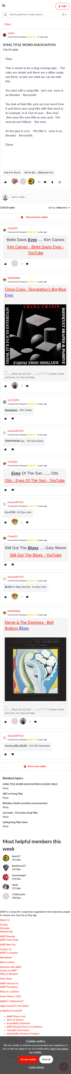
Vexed (15, 885)
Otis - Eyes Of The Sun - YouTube (35, 480)
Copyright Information (18, 1030)
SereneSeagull (19, 875)
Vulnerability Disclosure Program (23, 1034)
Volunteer (5, 928)
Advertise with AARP (10, 967)
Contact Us (5, 949)
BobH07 (16, 856)
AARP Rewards (7, 936)
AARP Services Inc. (9, 983)
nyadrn (11, 33)
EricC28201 (13, 400)
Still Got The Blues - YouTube (35, 555)
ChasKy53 (13, 228)
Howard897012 (16, 431)
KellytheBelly (14, 278)
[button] (4, 7)
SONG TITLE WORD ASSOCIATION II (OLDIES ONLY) (30, 784)
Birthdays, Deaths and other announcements (25, 803)
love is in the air (12, 173)
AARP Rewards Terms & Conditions (24, 1027)
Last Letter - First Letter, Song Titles (20, 813)
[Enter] (5, 14)
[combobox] (35, 14)
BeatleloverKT (19, 866)
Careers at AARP (8, 971)
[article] (35, 247)
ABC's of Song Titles (13, 794)
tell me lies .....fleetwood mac (38, 173)
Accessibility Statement (18, 1023)
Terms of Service (15, 1020)
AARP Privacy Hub (16, 1016)
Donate (4, 925)
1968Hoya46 (18, 894)
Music (8, 24)
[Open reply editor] (35, 197)
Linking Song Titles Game (15, 822)
